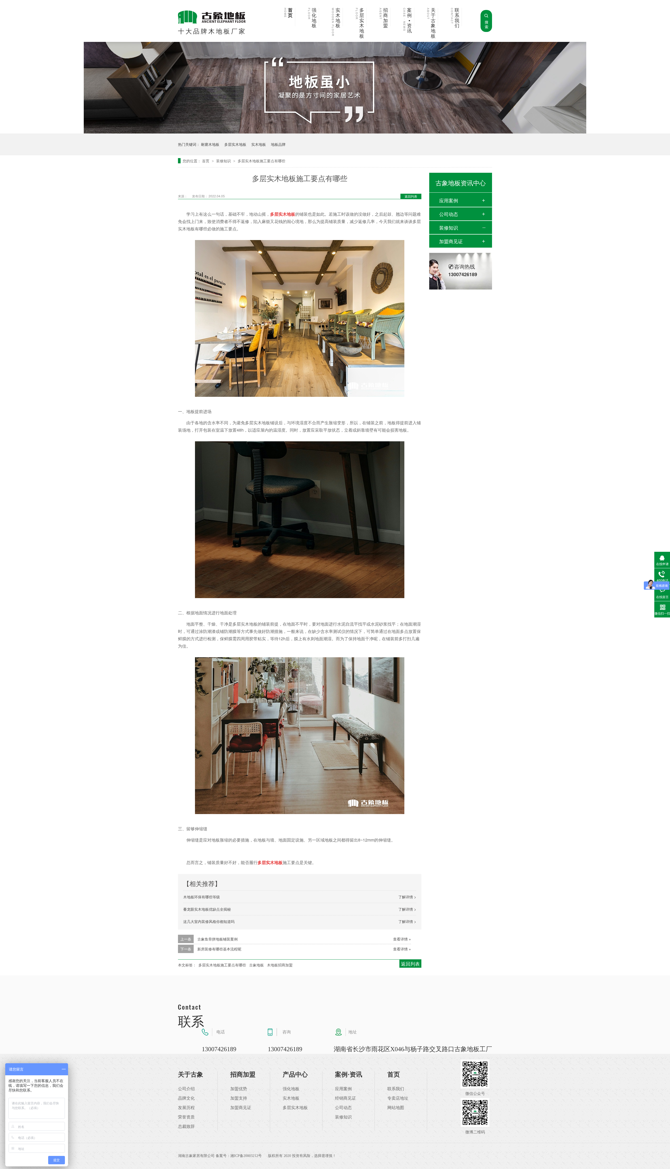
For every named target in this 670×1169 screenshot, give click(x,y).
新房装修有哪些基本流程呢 (219, 948)
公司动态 (448, 213)
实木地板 (338, 18)
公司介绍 (186, 1089)
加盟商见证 (451, 241)
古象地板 (256, 964)
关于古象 (190, 1074)
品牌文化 (186, 1098)
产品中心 (295, 1074)
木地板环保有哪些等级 (201, 896)
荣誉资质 (186, 1117)
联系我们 (457, 18)
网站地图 (395, 1108)
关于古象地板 (433, 23)
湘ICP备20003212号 (246, 1156)
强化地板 (314, 18)
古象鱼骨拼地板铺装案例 (217, 939)
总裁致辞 (186, 1127)
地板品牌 (278, 144)
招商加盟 (385, 18)
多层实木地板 (361, 23)
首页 (290, 13)
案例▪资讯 (409, 21)
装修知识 (224, 160)
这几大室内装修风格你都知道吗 (208, 921)
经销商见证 (345, 1098)
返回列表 (411, 196)
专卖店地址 (397, 1098)
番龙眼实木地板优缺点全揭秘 (207, 909)
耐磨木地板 (210, 144)
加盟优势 (238, 1089)
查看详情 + (402, 939)
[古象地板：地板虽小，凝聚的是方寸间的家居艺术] (335, 132)
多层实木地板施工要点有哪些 (261, 160)
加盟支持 (238, 1098)
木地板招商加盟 (280, 964)
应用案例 (448, 200)
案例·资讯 (348, 1074)
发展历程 (186, 1108)
